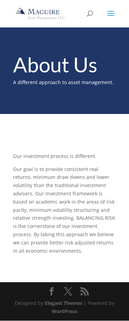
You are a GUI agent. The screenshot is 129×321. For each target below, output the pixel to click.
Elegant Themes (63, 303)
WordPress (64, 311)
